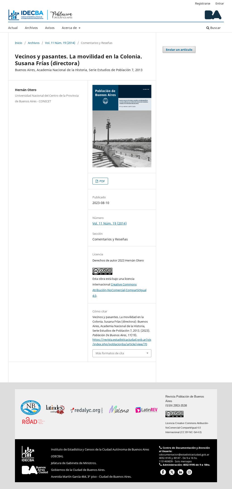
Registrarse (202, 3)
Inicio (18, 43)
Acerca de (70, 28)
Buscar (215, 28)
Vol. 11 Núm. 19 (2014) (60, 43)
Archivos (31, 28)
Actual (13, 28)
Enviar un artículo (179, 50)
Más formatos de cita (110, 353)
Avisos (50, 28)
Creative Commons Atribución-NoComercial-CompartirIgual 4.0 (119, 290)
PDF (102, 181)
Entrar (219, 3)
